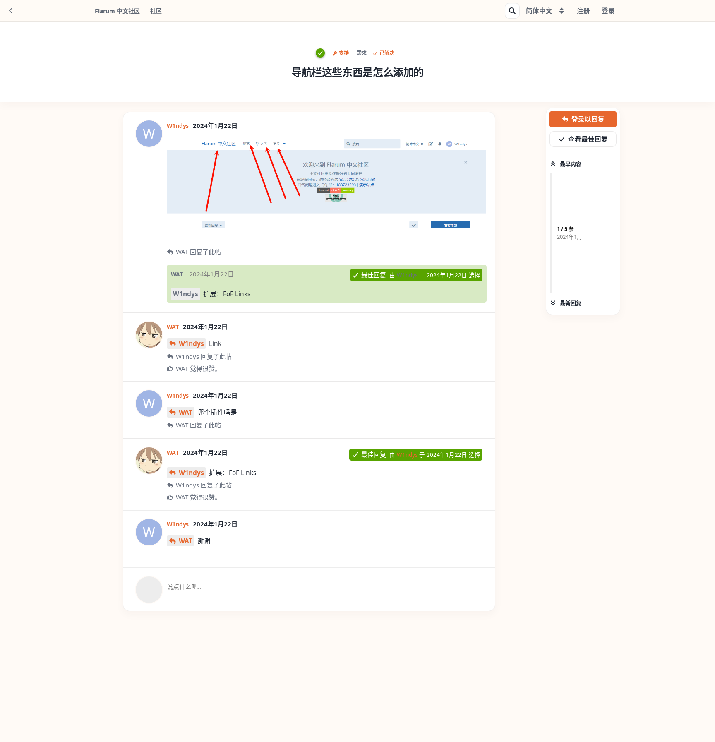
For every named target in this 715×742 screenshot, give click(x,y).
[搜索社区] (512, 11)
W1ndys (185, 293)
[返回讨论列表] (10, 10)
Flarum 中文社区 (117, 11)
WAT (185, 412)
